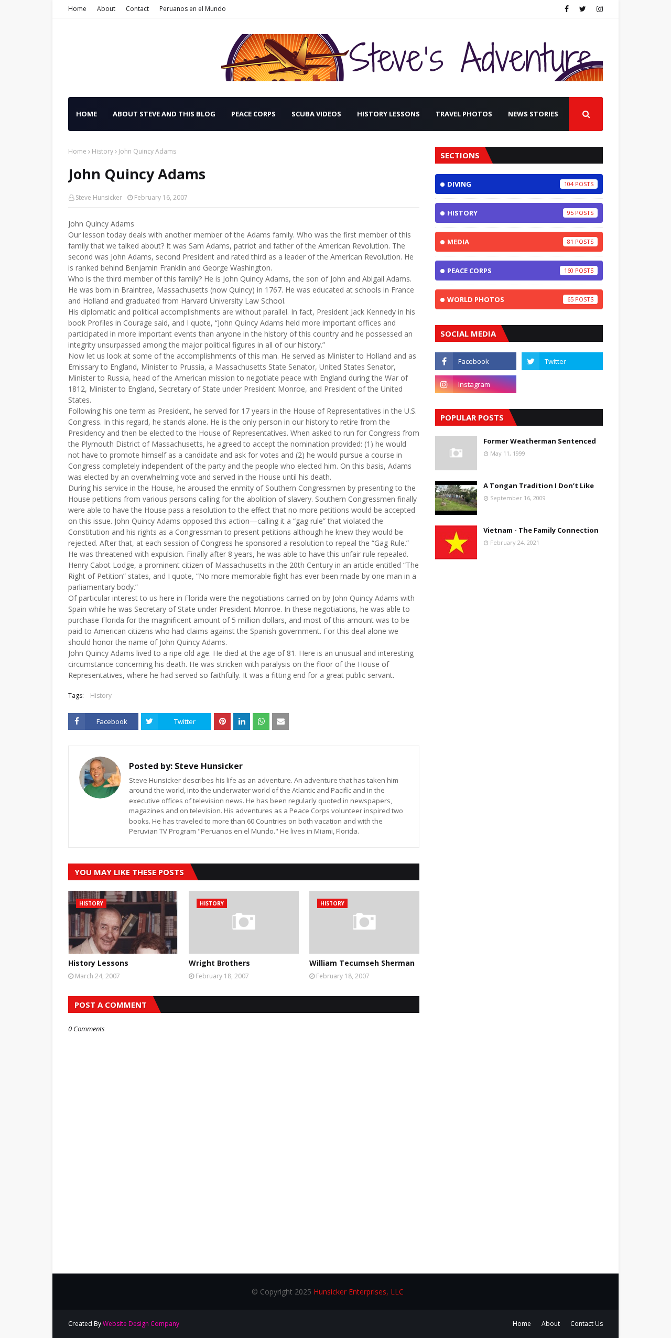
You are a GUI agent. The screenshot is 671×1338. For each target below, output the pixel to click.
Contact (137, 8)
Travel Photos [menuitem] (464, 113)
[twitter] (583, 9)
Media (510, 241)
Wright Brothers (219, 963)
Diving (510, 184)
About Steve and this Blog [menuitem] (164, 113)
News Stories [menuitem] (533, 113)
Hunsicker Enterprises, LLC (358, 1292)
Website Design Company (141, 1323)
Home (77, 8)
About (106, 8)
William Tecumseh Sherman (362, 963)
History (102, 151)
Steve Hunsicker (98, 197)
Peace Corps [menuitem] (253, 113)
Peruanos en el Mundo (192, 8)
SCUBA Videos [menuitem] (316, 113)
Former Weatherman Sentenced (539, 441)
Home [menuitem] (86, 113)
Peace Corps (510, 270)
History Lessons (98, 963)
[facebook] (566, 9)
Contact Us (586, 1323)
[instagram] (598, 9)
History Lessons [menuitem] (388, 113)
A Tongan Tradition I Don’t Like (538, 485)
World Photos (510, 299)
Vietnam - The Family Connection (541, 530)
